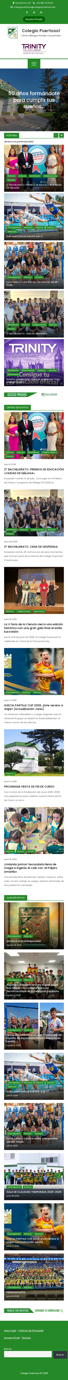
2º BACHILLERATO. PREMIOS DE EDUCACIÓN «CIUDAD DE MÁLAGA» (34, 186)
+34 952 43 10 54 (44, 2)
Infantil (31, 851)
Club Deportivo (14, 227)
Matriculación (28, 370)
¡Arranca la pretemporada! (19, 141)
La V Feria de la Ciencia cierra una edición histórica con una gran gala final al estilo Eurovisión (33, 628)
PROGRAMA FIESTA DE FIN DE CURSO (29, 786)
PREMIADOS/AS (15, 1292)
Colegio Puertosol (41, 31)
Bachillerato (35, 176)
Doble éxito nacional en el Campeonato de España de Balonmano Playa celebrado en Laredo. (34, 1038)
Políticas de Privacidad (31, 1330)
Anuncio (22, 176)
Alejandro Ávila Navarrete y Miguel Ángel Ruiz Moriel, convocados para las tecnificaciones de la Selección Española (32, 988)
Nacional (28, 227)
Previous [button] (56, 135)
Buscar (8, 1349)
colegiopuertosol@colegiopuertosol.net (34, 7)
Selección (12, 231)
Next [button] (61, 135)
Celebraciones (50, 176)
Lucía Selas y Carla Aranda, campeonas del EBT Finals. (32, 283)
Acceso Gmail (11, 1337)
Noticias (11, 176)
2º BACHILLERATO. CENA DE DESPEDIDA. (26, 333)
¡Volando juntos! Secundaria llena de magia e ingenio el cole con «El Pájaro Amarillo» (30, 868)
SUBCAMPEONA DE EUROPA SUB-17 (24, 236)
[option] (34, 141)
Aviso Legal (10, 1330)
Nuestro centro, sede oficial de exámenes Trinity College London (33, 381)
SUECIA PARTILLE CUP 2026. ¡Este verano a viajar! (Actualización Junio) (33, 707)
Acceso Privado (34, 19)
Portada (11, 180)
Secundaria (13, 374)
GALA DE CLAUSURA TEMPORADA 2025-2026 (33, 1192)
